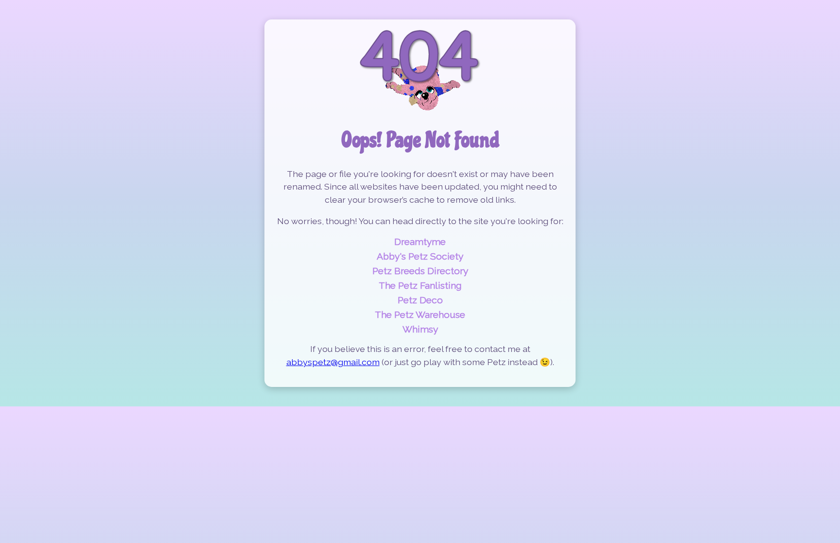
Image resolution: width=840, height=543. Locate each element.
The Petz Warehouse (420, 314)
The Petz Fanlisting (420, 285)
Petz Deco (420, 300)
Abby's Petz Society (420, 256)
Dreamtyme (420, 241)
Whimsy (420, 329)
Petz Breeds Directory (420, 270)
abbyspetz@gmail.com (333, 362)
